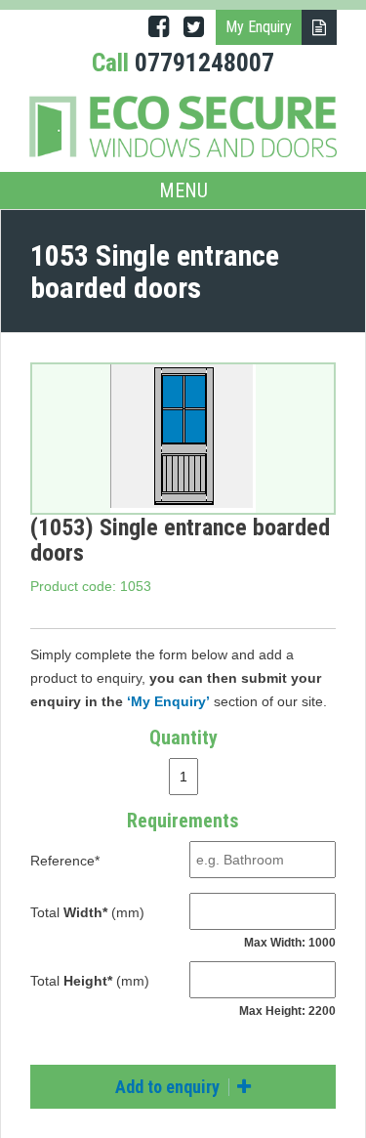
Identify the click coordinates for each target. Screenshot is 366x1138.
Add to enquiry (169, 1086)
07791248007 (204, 62)
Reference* (65, 860)
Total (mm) (87, 912)
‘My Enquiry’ (168, 701)
